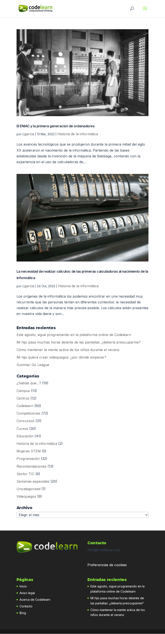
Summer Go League (33, 365)
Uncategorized (28, 489)
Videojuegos (26, 496)
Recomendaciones (31, 466)
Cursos (22, 428)
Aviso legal (27, 593)
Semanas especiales (33, 481)
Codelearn (25, 406)
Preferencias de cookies (107, 565)
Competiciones (28, 413)
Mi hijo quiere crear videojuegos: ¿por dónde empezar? (61, 357)
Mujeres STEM (29, 451)
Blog (23, 613)
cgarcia (28, 134)
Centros (23, 398)
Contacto (26, 606)
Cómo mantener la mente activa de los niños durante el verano (68, 350)
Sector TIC (25, 474)
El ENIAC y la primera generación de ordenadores (56, 126)
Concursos (25, 421)
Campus (23, 391)
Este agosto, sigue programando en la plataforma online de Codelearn (74, 335)
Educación (25, 436)
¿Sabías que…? (29, 383)
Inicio (23, 586)
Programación (28, 458)
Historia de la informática (77, 134)
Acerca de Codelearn (35, 599)
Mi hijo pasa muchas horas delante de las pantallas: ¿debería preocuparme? (79, 342)
